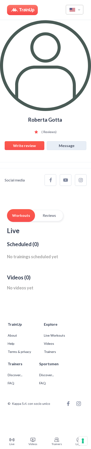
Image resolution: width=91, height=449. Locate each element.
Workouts (21, 215)
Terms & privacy (19, 352)
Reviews (49, 215)
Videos (49, 343)
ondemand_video (32, 439)
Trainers (50, 352)
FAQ (11, 383)
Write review (24, 145)
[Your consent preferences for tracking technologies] (82, 440)
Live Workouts (54, 335)
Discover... (15, 375)
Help (11, 343)
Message (66, 145)
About (12, 335)
